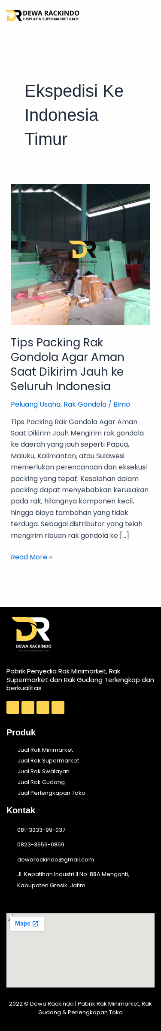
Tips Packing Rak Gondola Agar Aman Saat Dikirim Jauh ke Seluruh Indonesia (68, 364)
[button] (147, 15)
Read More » (31, 557)
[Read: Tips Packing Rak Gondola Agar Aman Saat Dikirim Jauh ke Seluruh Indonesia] (81, 254)
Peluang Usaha (36, 404)
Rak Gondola (85, 404)
